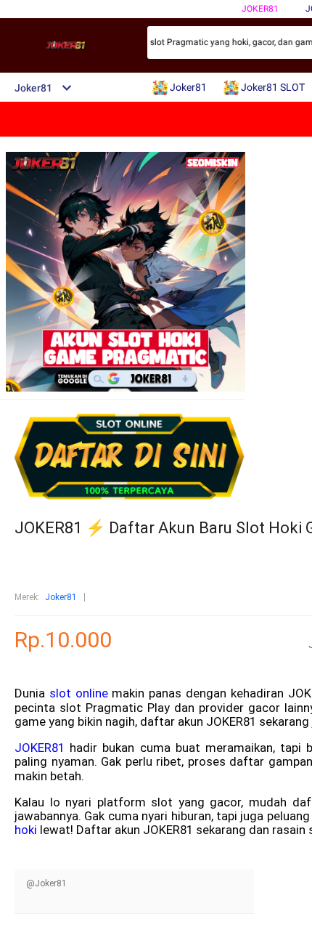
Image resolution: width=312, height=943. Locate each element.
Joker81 (260, 9)
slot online (78, 693)
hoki (26, 829)
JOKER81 (40, 747)
